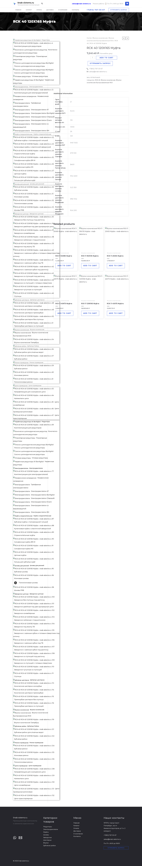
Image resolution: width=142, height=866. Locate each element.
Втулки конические (100, 38)
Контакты (77, 836)
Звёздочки (47, 837)
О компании (78, 834)
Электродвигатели (50, 829)
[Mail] (20, 837)
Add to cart (106, 58)
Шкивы (46, 835)
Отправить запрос (100, 63)
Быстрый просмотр (65, 249)
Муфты (46, 832)
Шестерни (47, 840)
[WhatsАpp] (14, 837)
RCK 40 (97, 80)
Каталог (76, 825)
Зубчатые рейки (49, 845)
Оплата (76, 828)
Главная (76, 823)
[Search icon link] (42, 4)
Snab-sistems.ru (25, 3)
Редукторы (47, 827)
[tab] (63, 93)
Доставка (77, 831)
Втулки (45, 843)
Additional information (63, 93)
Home (89, 38)
